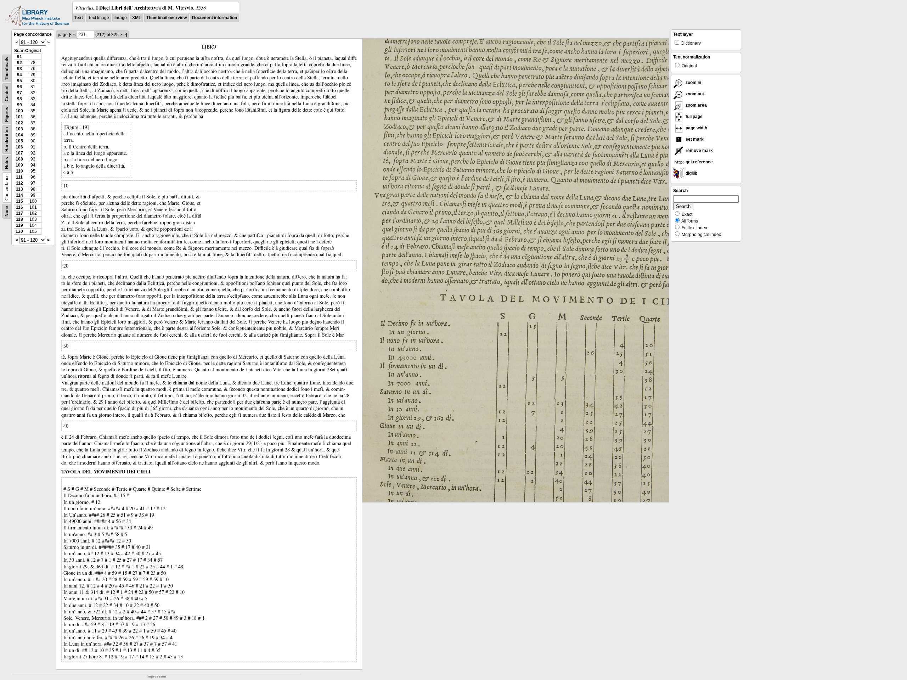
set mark (694, 139)
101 (19, 116)
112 (19, 183)
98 (19, 98)
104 (19, 135)
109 (19, 165)
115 (19, 201)
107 (19, 153)
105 (19, 141)
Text (78, 17)
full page (694, 116)
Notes (6, 163)
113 (19, 189)
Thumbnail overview (166, 17)
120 (19, 231)
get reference (699, 161)
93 (19, 68)
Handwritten (6, 139)
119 (19, 225)
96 (19, 86)
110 (19, 171)
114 (19, 195)
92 (19, 62)
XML (136, 17)
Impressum (156, 676)
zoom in (693, 82)
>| (125, 34)
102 (19, 122)
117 (19, 213)
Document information (214, 17)
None (6, 211)
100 (19, 110)
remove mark (699, 150)
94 (19, 74)
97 (19, 92)
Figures (6, 114)
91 (19, 56)
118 (19, 219)
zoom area (696, 105)
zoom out (694, 93)
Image (120, 17)
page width (696, 127)
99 (19, 104)
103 (19, 129)
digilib (691, 173)
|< (70, 34)
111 (19, 177)
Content (6, 93)
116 (19, 207)
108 (19, 159)
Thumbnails (6, 68)
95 (19, 80)
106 (19, 147)
